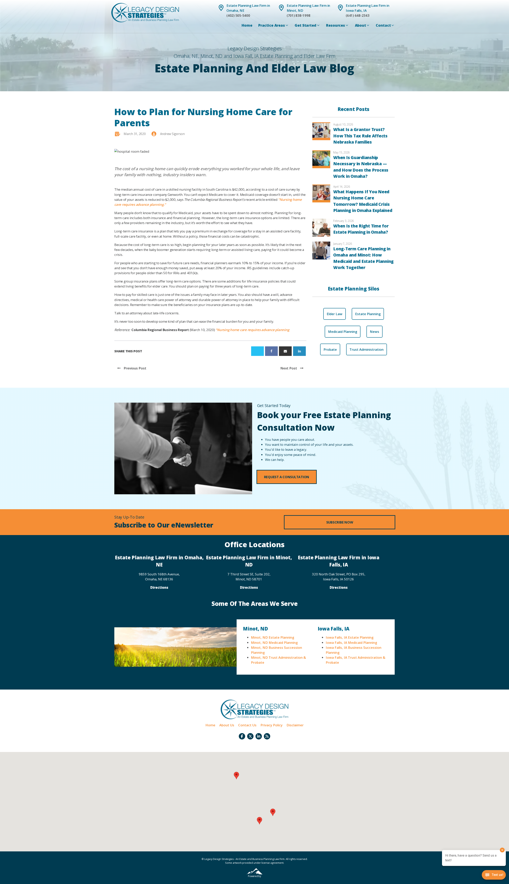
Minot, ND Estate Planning (272, 637)
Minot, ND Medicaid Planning (274, 642)
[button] (286, 476)
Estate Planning (368, 314)
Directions (159, 587)
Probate (330, 349)
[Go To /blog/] (267, 736)
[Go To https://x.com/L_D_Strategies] (250, 736)
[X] (257, 351)
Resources (335, 25)
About (360, 25)
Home (247, 25)
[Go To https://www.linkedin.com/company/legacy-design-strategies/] (258, 736)
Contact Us (247, 725)
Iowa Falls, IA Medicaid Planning (351, 642)
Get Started (305, 25)
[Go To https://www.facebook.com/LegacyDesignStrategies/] (242, 736)
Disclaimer (295, 725)
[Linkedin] (299, 351)
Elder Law (334, 314)
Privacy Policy (271, 725)
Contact (383, 25)
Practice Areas (271, 25)
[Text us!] (494, 876)
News (374, 331)
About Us (226, 725)
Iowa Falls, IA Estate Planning (349, 637)
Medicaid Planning (342, 331)
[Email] (285, 351)
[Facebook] (271, 351)
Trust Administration (367, 349)
